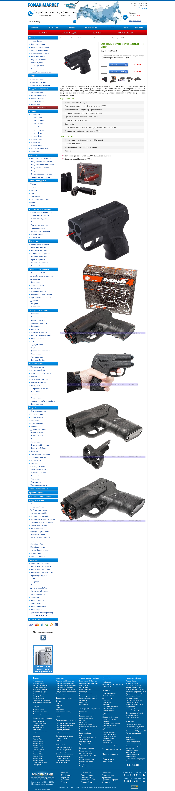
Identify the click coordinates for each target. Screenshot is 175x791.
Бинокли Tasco (36, 114)
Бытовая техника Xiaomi (39, 513)
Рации (32, 348)
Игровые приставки (37, 338)
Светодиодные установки (40, 231)
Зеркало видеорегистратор (41, 297)
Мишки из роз (35, 482)
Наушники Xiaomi (37, 266)
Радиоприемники (37, 357)
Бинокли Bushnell (37, 121)
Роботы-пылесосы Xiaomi (40, 538)
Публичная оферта (110, 780)
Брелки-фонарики (37, 66)
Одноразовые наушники (39, 244)
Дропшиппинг (87, 775)
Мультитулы (35, 196)
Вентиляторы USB (37, 370)
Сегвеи (33, 579)
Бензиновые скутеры (38, 616)
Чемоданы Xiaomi (37, 553)
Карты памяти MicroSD (39, 379)
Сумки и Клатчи (36, 423)
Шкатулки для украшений (40, 454)
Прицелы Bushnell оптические (42, 165)
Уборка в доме (36, 541)
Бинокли (32, 111)
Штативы (33, 395)
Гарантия (65, 777)
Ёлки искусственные (38, 411)
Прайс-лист (66, 775)
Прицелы (33, 155)
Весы (32, 341)
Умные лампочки (37, 367)
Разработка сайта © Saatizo (42, 789)
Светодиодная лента (38, 222)
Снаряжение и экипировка (40, 497)
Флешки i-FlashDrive (38, 382)
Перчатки (34, 451)
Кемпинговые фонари (39, 50)
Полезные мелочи (36, 364)
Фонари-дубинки (36, 63)
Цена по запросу (37, 404)
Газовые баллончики (38, 95)
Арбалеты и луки (37, 101)
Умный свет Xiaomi (37, 547)
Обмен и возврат (88, 777)
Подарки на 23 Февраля (39, 445)
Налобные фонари (37, 44)
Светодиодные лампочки (40, 216)
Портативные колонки (39, 317)
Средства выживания (38, 107)
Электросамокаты (37, 600)
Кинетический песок (38, 470)
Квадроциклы (35, 603)
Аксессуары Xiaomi (37, 556)
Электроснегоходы (37, 594)
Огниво (33, 202)
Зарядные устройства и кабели (42, 401)
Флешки (33, 376)
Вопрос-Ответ (87, 782)
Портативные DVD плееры (40, 273)
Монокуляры (35, 151)
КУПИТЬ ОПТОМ (36, 619)
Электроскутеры (36, 609)
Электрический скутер (39, 591)
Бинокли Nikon (36, 133)
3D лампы (34, 463)
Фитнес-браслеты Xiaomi (40, 550)
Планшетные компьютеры (40, 335)
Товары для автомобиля (39, 270)
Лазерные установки (38, 82)
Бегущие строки (36, 234)
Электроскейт (35, 585)
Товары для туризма (37, 181)
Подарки (32, 408)
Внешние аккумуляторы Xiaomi (42, 519)
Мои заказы (142, 8)
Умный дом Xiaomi (37, 544)
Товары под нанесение (38, 489)
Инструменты (35, 385)
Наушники (33, 241)
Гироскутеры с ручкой (38, 576)
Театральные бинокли (39, 148)
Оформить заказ (135, 21)
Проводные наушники (39, 247)
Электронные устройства (39, 310)
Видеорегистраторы (38, 291)
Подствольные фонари (39, 59)
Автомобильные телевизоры (41, 276)
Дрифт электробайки (38, 588)
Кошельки (34, 426)
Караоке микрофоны (38, 323)
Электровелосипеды (38, 606)
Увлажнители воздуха (38, 485)
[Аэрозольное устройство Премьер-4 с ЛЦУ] (105, 79)
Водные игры (35, 460)
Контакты (106, 782)
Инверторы (34, 304)
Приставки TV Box (37, 360)
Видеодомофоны (37, 345)
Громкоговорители (37, 320)
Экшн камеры (35, 354)
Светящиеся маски (37, 467)
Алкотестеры (35, 279)
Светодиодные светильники (41, 213)
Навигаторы (35, 288)
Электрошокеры (36, 92)
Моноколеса (35, 597)
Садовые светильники (39, 225)
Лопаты (33, 187)
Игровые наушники (37, 260)
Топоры (33, 184)
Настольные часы (37, 433)
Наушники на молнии (38, 257)
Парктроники (35, 282)
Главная (64, 773)
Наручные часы (36, 439)
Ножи (32, 206)
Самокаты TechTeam (38, 473)
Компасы (34, 190)
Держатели (34, 301)
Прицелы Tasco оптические (41, 162)
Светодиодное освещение (40, 209)
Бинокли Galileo (36, 127)
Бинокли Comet (36, 124)
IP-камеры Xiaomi (37, 507)
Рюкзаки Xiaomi (36, 504)
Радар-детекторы (37, 285)
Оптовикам (106, 773)
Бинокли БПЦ (35, 142)
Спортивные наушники (39, 263)
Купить (113, 64)
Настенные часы (36, 436)
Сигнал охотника (37, 98)
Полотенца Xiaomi (37, 535)
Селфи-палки (35, 398)
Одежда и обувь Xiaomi (39, 532)
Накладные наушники (38, 250)
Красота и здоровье (37, 493)
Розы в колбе (35, 479)
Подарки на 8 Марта (38, 448)
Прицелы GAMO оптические (41, 158)
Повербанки (35, 326)
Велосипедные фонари (39, 53)
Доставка (65, 780)
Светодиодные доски (38, 219)
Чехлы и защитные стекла (40, 373)
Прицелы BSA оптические (40, 168)
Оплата (64, 782)
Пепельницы (35, 392)
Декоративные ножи (38, 457)
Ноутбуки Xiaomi (36, 528)
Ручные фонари (36, 41)
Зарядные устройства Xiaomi (41, 522)
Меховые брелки (37, 476)
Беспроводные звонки (39, 389)
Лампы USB (35, 237)
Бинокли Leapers (37, 130)
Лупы (32, 193)
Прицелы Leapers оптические (42, 171)
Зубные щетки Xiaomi (38, 525)
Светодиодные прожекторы (41, 69)
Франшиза (106, 777)
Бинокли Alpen (36, 118)
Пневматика (35, 104)
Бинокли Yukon (36, 139)
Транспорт (33, 560)
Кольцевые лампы (37, 228)
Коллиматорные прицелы (40, 177)
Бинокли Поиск (36, 145)
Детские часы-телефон (39, 429)
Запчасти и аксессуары (39, 563)
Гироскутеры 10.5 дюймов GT (42, 572)
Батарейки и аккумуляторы (41, 72)
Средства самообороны (39, 89)
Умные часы (35, 442)
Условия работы (88, 780)
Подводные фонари (38, 56)
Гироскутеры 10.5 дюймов (40, 566)
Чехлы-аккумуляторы (38, 332)
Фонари (32, 38)
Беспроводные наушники (40, 253)
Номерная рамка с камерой (41, 294)
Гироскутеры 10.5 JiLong (40, 569)
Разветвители (35, 307)
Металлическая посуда (39, 199)
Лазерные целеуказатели (40, 85)
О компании (86, 773)
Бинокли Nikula (36, 136)
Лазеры (32, 76)
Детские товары (36, 417)
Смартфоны (35, 314)
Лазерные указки (37, 79)
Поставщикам (108, 775)
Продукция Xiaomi (36, 501)
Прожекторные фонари (39, 47)
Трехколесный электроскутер (41, 613)
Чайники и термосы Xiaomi (40, 516)
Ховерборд (34, 582)
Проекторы (34, 329)
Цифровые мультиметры (40, 351)
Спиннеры (34, 420)
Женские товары (36, 414)
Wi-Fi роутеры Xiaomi (38, 510)
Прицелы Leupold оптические (41, 174)
